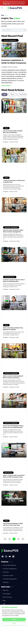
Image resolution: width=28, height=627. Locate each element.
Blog (4, 600)
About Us (5, 590)
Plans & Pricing (7, 597)
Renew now (6, 3)
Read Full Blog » (6, 85)
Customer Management (10, 579)
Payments (6, 572)
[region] (14, 616)
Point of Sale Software (9, 565)
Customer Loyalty (8, 575)
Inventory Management (9, 568)
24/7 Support (7, 593)
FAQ (4, 604)
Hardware (6, 582)
